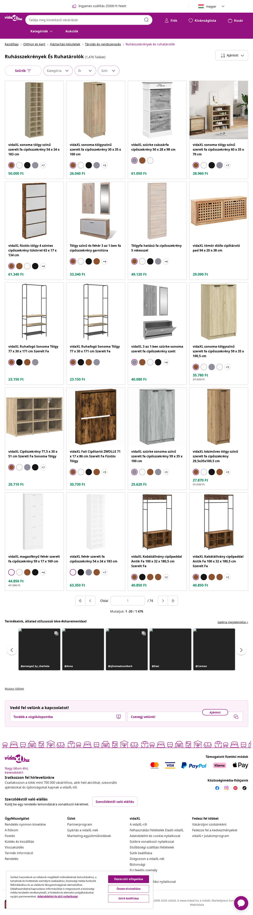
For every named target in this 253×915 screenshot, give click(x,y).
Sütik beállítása (141, 853)
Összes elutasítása (128, 889)
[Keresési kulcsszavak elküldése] (146, 20)
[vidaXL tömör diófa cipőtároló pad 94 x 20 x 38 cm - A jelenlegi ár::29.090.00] (219, 211)
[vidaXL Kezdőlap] (13, 18)
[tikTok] (244, 788)
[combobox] (88, 20)
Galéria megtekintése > (233, 622)
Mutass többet (14, 689)
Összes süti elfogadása (128, 879)
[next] (163, 600)
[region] (79, 890)
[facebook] (217, 788)
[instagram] (226, 788)
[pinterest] (235, 788)
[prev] (90, 600)
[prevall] (81, 600)
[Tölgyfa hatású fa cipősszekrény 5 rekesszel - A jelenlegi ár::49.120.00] (157, 211)
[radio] (11, 165)
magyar (211, 6)
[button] (39, 649)
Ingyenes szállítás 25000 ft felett (102, 6)
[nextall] (172, 600)
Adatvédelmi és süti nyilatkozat (57, 896)
